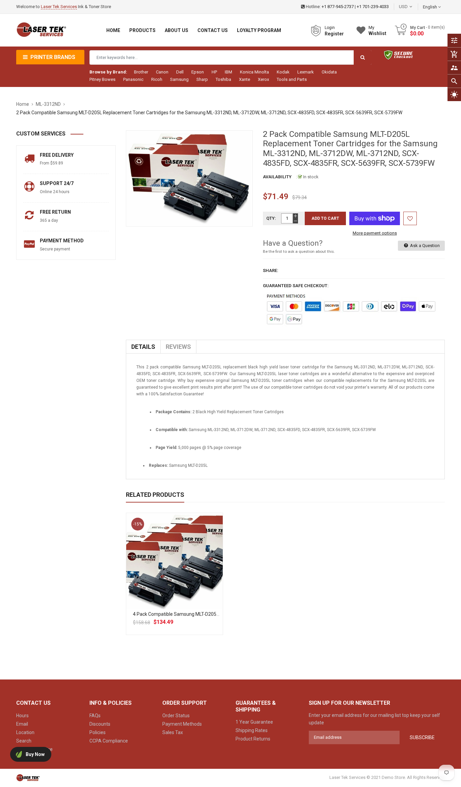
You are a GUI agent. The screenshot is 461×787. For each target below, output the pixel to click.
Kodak (283, 71)
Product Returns (253, 738)
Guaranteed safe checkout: (296, 285)
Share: (270, 270)
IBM (228, 71)
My (377, 30)
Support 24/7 (57, 183)
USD (413, 6)
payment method (62, 240)
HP (214, 71)
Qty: (271, 218)
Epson (197, 71)
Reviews (178, 346)
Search (23, 741)
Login (330, 27)
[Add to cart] (174, 583)
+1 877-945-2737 (338, 6)
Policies (97, 732)
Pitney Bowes (102, 79)
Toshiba (223, 79)
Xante (244, 79)
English (430, 6)
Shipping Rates (252, 730)
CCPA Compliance (108, 741)
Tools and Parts (292, 79)
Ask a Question (424, 245)
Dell (180, 71)
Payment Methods (182, 724)
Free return (55, 212)
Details (143, 346)
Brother (141, 71)
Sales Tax (172, 732)
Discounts (99, 724)
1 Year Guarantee (254, 722)
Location (25, 732)
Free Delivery (57, 155)
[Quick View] (189, 583)
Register (334, 33)
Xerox (263, 79)
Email (22, 724)
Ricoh (156, 79)
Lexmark (305, 71)
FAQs (95, 715)
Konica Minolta (254, 71)
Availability (277, 176)
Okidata (329, 71)
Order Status (176, 715)
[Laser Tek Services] (28, 777)
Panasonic (133, 79)
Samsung (179, 79)
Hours (22, 715)
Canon (162, 71)
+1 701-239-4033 (373, 6)
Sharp (202, 79)
